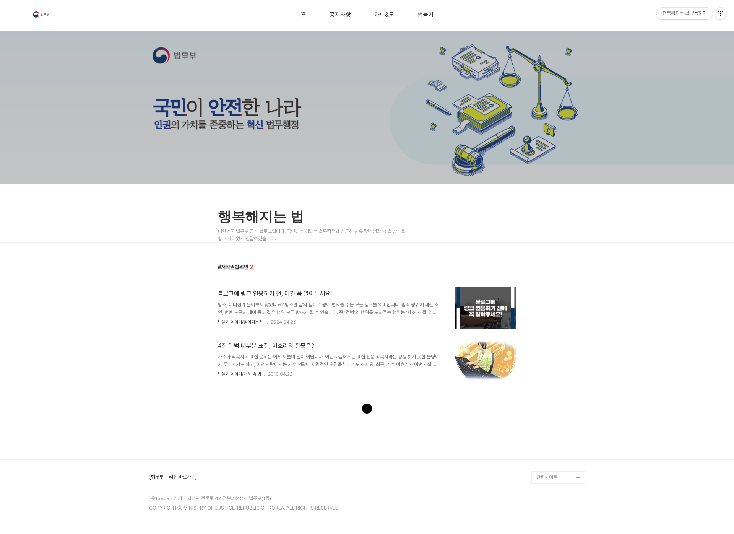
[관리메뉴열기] (720, 13)
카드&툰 (384, 14)
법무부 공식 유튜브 (555, 428)
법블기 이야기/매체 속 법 (239, 374)
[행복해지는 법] (42, 15)
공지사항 (340, 14)
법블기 (425, 14)
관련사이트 (546, 477)
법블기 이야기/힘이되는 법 (241, 322)
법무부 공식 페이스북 (557, 440)
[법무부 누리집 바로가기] (173, 477)
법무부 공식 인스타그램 (559, 465)
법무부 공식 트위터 (555, 453)
